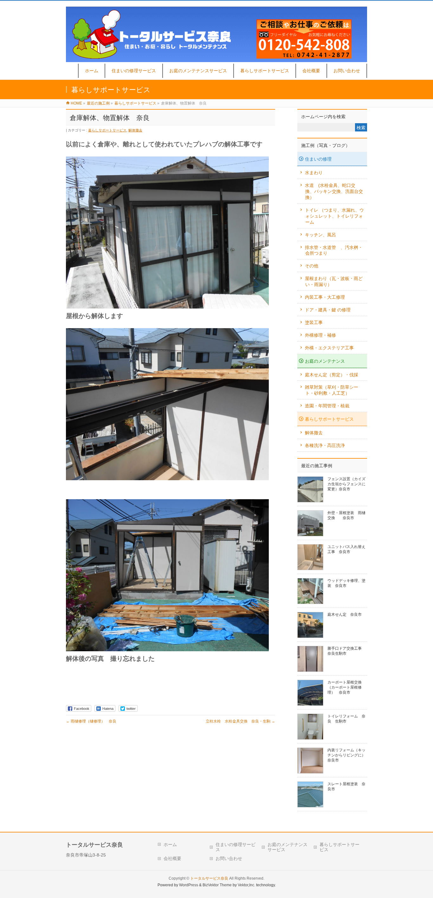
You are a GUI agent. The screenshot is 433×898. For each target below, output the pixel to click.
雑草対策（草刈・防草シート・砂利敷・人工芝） (331, 390)
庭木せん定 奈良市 (344, 614)
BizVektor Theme (217, 885)
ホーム (170, 844)
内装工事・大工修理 (325, 297)
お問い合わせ (229, 858)
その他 (311, 265)
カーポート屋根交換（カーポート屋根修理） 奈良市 (344, 687)
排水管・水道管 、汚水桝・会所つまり (334, 250)
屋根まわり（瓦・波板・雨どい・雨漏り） (334, 281)
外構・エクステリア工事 (329, 347)
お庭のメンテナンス (325, 361)
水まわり (314, 172)
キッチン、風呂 (320, 234)
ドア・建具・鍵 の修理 (328, 309)
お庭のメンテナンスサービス (287, 847)
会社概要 (172, 858)
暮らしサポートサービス (107, 130)
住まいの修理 (318, 159)
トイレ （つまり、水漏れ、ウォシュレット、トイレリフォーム (334, 216)
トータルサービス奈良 (209, 878)
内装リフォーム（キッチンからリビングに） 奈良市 (348, 755)
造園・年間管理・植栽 (327, 405)
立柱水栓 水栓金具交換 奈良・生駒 (240, 721)
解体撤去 (135, 130)
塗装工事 (314, 322)
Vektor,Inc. (246, 885)
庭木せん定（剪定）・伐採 (331, 374)
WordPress (188, 885)
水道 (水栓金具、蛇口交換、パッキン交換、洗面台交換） (334, 191)
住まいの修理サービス (235, 847)
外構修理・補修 (320, 335)
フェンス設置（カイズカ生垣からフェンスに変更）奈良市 (346, 484)
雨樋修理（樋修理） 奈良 (91, 721)
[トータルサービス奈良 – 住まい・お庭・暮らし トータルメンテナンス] (216, 58)
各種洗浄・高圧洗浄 (325, 445)
